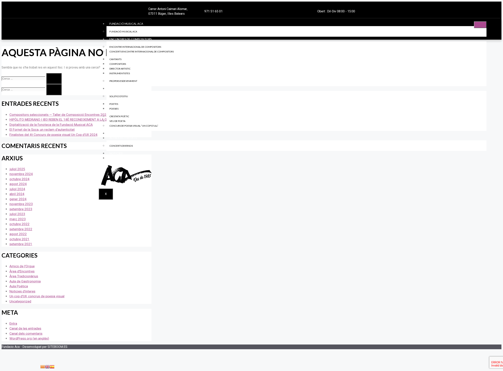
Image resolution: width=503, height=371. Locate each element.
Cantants (115, 59)
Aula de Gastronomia (25, 281)
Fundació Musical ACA (126, 23)
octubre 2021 (19, 239)
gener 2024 (18, 199)
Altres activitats (123, 138)
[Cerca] (54, 78)
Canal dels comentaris (25, 333)
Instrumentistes (119, 73)
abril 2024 (16, 194)
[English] (47, 366)
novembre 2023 (21, 204)
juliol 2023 (17, 214)
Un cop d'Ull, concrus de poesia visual (36, 296)
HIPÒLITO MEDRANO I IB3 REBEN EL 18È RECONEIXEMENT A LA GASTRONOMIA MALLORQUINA (80, 119)
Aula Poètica (119, 88)
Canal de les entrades (25, 328)
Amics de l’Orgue (121, 133)
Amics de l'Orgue (22, 266)
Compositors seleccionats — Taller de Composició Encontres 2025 (58, 114)
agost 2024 (18, 184)
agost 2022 (18, 234)
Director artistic (119, 68)
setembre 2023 (20, 209)
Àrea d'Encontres (22, 271)
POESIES (113, 108)
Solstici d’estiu (118, 96)
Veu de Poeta (117, 121)
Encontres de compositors (130, 39)
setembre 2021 (20, 244)
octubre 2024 (19, 179)
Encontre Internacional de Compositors (135, 46)
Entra (13, 323)
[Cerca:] (24, 78)
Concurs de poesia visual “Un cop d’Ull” (133, 125)
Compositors (117, 63)
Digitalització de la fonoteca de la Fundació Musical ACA (51, 124)
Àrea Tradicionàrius (23, 276)
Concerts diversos (121, 145)
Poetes (113, 103)
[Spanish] (52, 366)
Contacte (117, 158)
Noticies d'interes (22, 291)
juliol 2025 (17, 169)
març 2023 (17, 219)
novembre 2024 (21, 174)
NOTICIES (116, 153)
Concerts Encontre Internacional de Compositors (141, 51)
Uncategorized (20, 301)
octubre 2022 (19, 224)
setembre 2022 (20, 229)
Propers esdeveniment (123, 81)
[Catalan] (42, 366)
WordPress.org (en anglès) (29, 338)
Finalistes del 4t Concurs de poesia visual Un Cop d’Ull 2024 (53, 134)
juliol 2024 (17, 189)
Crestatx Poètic (119, 116)
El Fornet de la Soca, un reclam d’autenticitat (42, 129)
